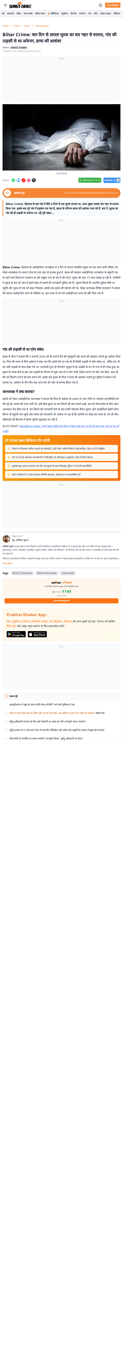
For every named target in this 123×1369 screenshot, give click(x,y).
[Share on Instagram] (29, 180)
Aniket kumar (19, 47)
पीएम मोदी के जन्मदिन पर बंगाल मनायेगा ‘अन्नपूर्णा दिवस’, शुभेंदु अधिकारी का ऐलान (46, 738)
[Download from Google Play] (16, 634)
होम (3, 13)
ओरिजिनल (54, 13)
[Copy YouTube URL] (23, 180)
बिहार (19, 13)
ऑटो (96, 13)
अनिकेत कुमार (22, 540)
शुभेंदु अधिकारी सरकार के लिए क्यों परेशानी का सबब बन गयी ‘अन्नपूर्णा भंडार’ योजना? (47, 721)
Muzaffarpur (42, 25)
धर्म (51, 621)
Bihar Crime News (22, 573)
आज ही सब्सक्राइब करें (62, 600)
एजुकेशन (64, 13)
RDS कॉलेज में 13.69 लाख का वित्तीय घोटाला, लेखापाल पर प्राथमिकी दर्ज (46, 474)
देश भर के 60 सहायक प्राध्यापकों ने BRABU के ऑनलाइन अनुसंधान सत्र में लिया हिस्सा (52, 457)
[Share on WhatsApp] (13, 180)
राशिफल (116, 13)
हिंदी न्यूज (11, 626)
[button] (61, 137)
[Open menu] (5, 5)
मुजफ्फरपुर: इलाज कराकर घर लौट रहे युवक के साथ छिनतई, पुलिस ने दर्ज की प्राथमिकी (51, 466)
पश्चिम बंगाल (40, 13)
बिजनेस (74, 13)
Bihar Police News (47, 573)
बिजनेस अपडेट (40, 621)
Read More (8, 563)
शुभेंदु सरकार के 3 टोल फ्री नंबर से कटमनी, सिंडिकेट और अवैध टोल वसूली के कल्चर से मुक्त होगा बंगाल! (56, 730)
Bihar (27, 25)
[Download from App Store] (37, 634)
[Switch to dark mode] (100, 5)
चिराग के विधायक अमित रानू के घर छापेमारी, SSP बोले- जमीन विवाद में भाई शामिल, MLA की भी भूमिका (58, 448)
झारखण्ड (10, 13)
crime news (68, 573)
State (16, 25)
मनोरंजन (82, 13)
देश (8, 621)
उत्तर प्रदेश (28, 13)
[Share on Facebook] (18, 180)
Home (6, 25)
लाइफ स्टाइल (105, 13)
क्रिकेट (58, 621)
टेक (89, 13)
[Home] (20, 5)
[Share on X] (34, 180)
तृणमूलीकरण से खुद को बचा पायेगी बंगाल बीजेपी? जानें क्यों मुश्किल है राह (42, 704)
